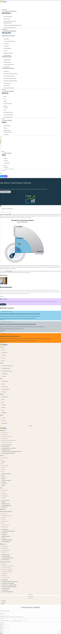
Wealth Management (6, 541)
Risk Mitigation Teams (5, 438)
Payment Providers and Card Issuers (7, 436)
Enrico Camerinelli (6, 287)
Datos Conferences (4, 490)
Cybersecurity (4, 517)
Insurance (3, 523)
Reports (3, 471)
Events (4, 122)
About (4, 155)
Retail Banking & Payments (7, 539)
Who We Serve (6, 13)
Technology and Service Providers (6, 442)
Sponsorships (4, 497)
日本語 (1, 186)
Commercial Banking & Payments (6, 515)
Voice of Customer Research (6, 577)
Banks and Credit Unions (5, 432)
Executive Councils (5, 503)
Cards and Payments (5, 548)
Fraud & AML (4, 519)
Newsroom (3, 467)
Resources (5, 93)
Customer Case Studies (5, 465)
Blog (2, 459)
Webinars (4, 502)
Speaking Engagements (5, 495)
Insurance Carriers (4, 434)
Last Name (16, 620)
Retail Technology (5, 559)
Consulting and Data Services (7, 557)
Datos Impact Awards (6, 473)
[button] (1, 137)
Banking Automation (5, 546)
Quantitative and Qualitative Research (7, 571)
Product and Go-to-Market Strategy (7, 569)
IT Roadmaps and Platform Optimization (10, 581)
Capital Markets (4, 513)
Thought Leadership (5, 573)
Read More (2, 296)
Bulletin (3, 463)
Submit (1, 633)
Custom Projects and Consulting (8, 68)
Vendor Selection (4, 575)
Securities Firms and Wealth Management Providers (9, 440)
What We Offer (6, 33)
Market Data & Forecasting (6, 56)
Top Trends (3, 469)
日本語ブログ (4, 461)
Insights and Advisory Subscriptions (8, 35)
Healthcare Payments (5, 521)
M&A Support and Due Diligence (6, 567)
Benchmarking (4, 579)
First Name (3, 620)
